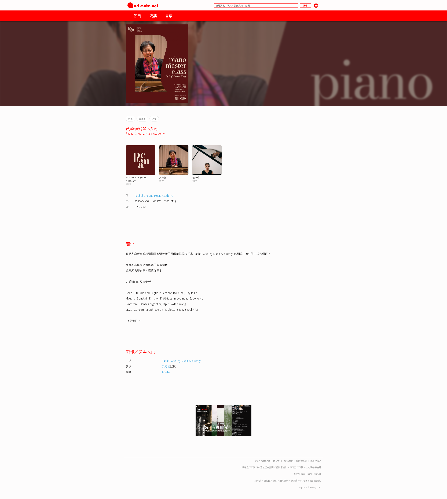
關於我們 (277, 460)
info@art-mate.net (307, 480)
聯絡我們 (288, 460)
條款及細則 (315, 460)
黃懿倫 (162, 177)
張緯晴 (195, 177)
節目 (137, 15)
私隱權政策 (301, 460)
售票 (169, 15)
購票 (153, 15)
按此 (319, 474)
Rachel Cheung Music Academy (145, 133)
